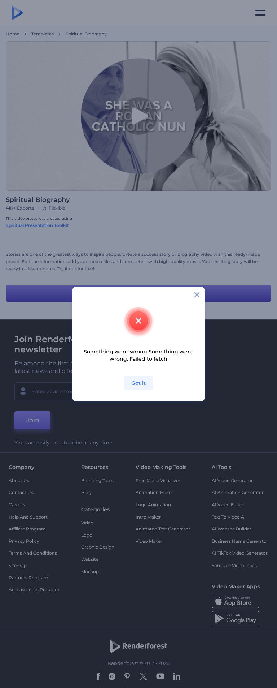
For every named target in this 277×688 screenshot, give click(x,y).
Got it (138, 383)
